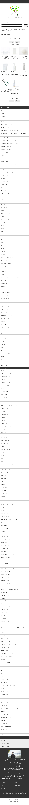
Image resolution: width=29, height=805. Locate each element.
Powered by (7, 801)
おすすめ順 (11, 38)
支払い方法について (9, 792)
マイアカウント (3, 782)
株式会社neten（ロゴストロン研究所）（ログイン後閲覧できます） (15, 29)
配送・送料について (17, 792)
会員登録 (16, 782)
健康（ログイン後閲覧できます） (7, 30)
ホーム (2, 29)
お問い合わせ (3, 788)
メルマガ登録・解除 (23, 793)
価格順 (15, 38)
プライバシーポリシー (15, 793)
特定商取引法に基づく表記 (6, 793)
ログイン (2, 785)
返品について (23, 792)
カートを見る (17, 785)
